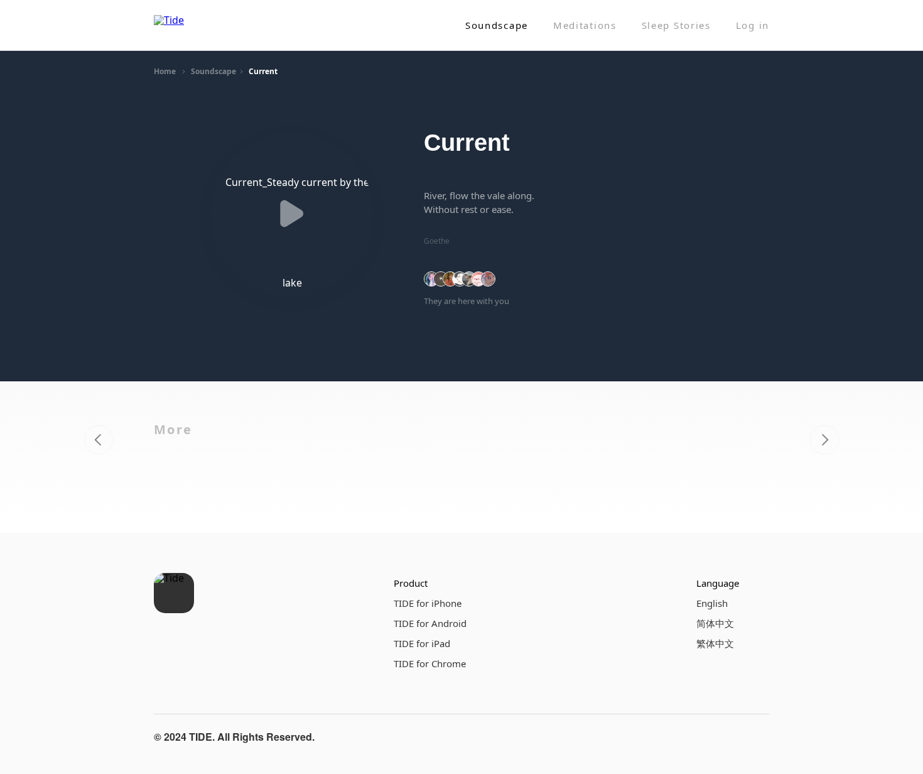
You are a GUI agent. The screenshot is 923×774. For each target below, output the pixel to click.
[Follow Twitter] (756, 736)
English (712, 603)
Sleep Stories (676, 25)
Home (165, 71)
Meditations (585, 25)
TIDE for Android (430, 623)
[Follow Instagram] (726, 736)
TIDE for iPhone (428, 603)
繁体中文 (715, 643)
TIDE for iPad (422, 643)
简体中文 (715, 623)
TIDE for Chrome (430, 663)
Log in (752, 25)
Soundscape (496, 25)
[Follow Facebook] (696, 736)
